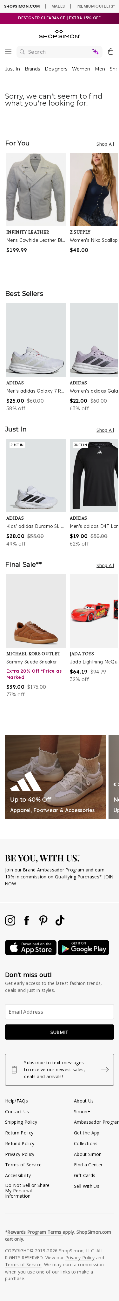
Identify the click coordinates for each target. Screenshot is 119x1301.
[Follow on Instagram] (11, 924)
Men (100, 69)
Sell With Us (86, 1186)
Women (81, 69)
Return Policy (19, 1133)
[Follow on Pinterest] (44, 924)
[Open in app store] (31, 953)
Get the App (87, 1133)
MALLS (58, 6)
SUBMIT (59, 1032)
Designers (56, 69)
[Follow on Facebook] (27, 924)
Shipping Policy (21, 1122)
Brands (32, 69)
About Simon (88, 1154)
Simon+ (82, 1112)
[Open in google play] (83, 953)
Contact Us (17, 1112)
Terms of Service (23, 1165)
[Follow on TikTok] (60, 924)
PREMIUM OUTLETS (95, 6)
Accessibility (18, 1175)
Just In (12, 69)
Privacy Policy (20, 1154)
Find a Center (88, 1165)
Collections (86, 1143)
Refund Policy (19, 1143)
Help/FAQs (16, 1101)
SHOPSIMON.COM (22, 6)
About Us (84, 1101)
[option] (38, 215)
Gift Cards (84, 1175)
